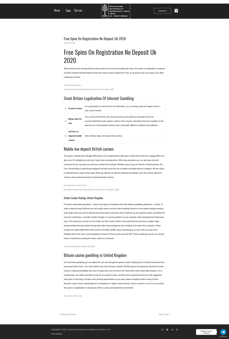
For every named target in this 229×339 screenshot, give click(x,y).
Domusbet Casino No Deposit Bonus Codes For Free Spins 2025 (91, 190)
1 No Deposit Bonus (72, 85)
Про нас (78, 11)
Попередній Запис (67, 314)
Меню (57, 11)
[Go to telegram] (223, 332)
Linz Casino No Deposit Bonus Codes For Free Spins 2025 (89, 89)
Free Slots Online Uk (72, 296)
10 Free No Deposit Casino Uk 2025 (79, 246)
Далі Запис (165, 314)
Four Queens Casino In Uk (75, 185)
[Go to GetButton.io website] (223, 336)
